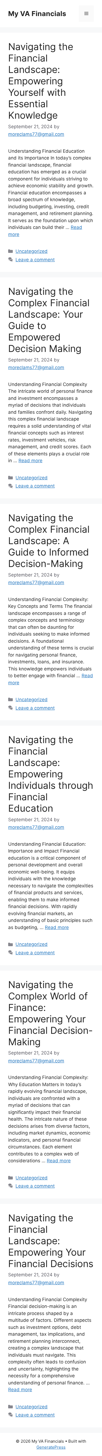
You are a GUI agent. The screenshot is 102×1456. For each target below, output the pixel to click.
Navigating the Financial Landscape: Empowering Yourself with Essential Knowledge (40, 81)
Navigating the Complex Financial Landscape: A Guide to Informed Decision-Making (48, 540)
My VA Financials (37, 14)
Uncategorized (32, 251)
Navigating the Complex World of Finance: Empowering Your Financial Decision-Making (50, 1013)
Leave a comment (35, 259)
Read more (30, 460)
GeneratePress (51, 1447)
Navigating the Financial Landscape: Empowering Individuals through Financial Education (50, 774)
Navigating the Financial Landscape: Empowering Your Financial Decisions (50, 1240)
